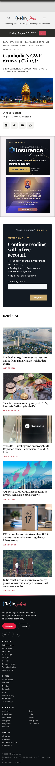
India (31, 714)
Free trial (23, 626)
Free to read (7, 670)
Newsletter (7, 745)
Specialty (6, 689)
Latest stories (8, 645)
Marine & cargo (8, 695)
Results (18, 50)
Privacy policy (7, 762)
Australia (6, 711)
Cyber (4, 692)
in (5, 634)
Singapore (6, 724)
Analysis (5, 658)
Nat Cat (5, 686)
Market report (10, 46)
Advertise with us (9, 742)
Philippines (33, 720)
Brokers (5, 683)
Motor (23, 46)
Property (7, 50)
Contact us (6, 739)
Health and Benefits (34, 42)
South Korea (34, 724)
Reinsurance (7, 680)
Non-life (40, 46)
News (31, 46)
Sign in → (42, 230)
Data (5, 42)
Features (6, 651)
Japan (31, 717)
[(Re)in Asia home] (14, 603)
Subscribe (9, 626)
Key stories (7, 648)
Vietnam (5, 727)
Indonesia (6, 717)
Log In (42, 33)
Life (47, 42)
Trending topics (9, 667)
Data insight (16, 42)
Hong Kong (7, 714)
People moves (8, 664)
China (31, 711)
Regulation (6, 698)
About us (6, 736)
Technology (7, 702)
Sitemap (17, 762)
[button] (8, 18)
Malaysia (6, 720)
